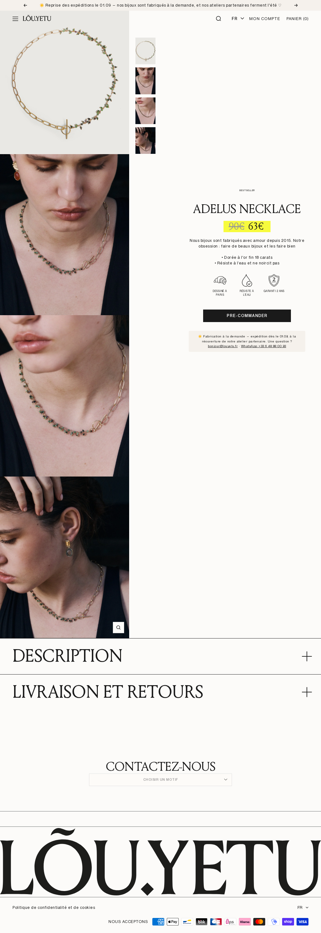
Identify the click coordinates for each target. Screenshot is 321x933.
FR (300, 907)
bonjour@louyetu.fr (223, 346)
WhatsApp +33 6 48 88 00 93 (263, 346)
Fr (234, 18)
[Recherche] (219, 19)
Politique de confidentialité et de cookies (54, 907)
